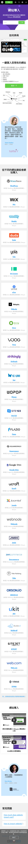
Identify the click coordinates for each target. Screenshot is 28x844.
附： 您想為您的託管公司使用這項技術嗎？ (14, 696)
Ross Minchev (8, 781)
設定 (14, 840)
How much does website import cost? (13, 816)
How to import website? (13, 823)
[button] (9, 2)
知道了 (14, 837)
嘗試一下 (14, 86)
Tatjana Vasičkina (9, 142)
